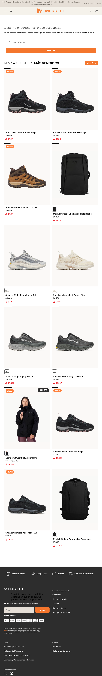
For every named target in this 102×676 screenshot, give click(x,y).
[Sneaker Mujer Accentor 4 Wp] (75, 418)
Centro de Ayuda (59, 599)
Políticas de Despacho (13, 651)
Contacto (56, 595)
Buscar (51, 50)
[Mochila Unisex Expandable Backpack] (75, 499)
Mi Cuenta (56, 646)
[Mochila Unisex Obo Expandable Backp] (75, 174)
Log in (98, 3)
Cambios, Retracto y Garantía (16, 655)
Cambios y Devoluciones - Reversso (19, 660)
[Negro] (54, 209)
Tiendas (60, 574)
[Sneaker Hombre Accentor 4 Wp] (27, 499)
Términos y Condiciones (14, 646)
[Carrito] (96, 11)
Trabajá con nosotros (61, 612)
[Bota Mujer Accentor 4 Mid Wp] (27, 99)
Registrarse (88, 3)
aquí (5, 630)
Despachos (42, 574)
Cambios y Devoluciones (85, 574)
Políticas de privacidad (31, 603)
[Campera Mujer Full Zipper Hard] (27, 418)
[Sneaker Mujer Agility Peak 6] (27, 337)
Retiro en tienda (18, 574)
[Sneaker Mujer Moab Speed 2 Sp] (27, 255)
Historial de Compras (61, 651)
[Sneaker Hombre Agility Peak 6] (75, 337)
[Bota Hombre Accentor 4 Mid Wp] (75, 99)
